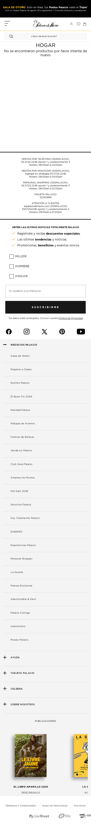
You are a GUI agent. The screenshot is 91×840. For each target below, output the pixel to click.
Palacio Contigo (20, 613)
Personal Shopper (21, 559)
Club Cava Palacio (22, 464)
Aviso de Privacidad (55, 806)
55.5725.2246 (29, 162)
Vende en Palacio (21, 450)
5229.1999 (45, 197)
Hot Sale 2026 (19, 491)
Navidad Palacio (20, 410)
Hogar (21, 276)
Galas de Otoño (20, 356)
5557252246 (29, 209)
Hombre (22, 266)
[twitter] (44, 331)
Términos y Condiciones (21, 806)
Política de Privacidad (71, 318)
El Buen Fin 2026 (21, 396)
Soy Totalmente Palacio (25, 518)
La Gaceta (17, 572)
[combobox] (41, 36)
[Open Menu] (7, 24)
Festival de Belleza (22, 437)
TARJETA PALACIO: (45, 194)
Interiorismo (18, 626)
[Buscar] (12, 36)
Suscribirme (45, 307)
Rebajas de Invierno (23, 423)
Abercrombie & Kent (23, 599)
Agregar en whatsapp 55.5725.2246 (45, 174)
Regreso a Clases (21, 369)
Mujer (21, 256)
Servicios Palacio (21, 504)
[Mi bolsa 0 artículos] (84, 24)
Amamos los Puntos (23, 478)
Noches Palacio (20, 383)
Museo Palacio (19, 640)
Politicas (79, 806)
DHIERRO (16, 532)
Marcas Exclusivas (21, 586)
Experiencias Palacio (23, 545)
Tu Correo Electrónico (25, 291)
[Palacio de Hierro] (46, 23)
